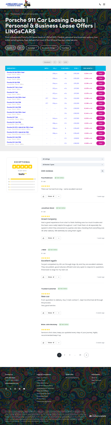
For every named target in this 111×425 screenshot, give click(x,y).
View (100, 73)
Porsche (9, 48)
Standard (47, 62)
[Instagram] (15, 389)
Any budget (31, 48)
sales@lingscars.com (11, 383)
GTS (65, 62)
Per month (87, 68)
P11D (75, 68)
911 (20, 48)
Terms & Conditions (43, 391)
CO (54, 68)
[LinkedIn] (19, 389)
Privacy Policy (41, 399)
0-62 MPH (65, 68)
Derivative (11, 68)
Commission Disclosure (44, 401)
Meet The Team (96, 380)
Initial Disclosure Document (45, 388)
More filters (65, 48)
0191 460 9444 (10, 378)
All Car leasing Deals (72, 377)
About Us (94, 377)
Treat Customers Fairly (44, 393)
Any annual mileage (48, 48)
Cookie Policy (41, 380)
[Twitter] (10, 389)
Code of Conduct (42, 377)
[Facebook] (6, 389)
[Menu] (104, 4)
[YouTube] (24, 389)
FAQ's (93, 383)
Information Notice (42, 383)
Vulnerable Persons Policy (45, 385)
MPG (46, 68)
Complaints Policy (42, 396)
